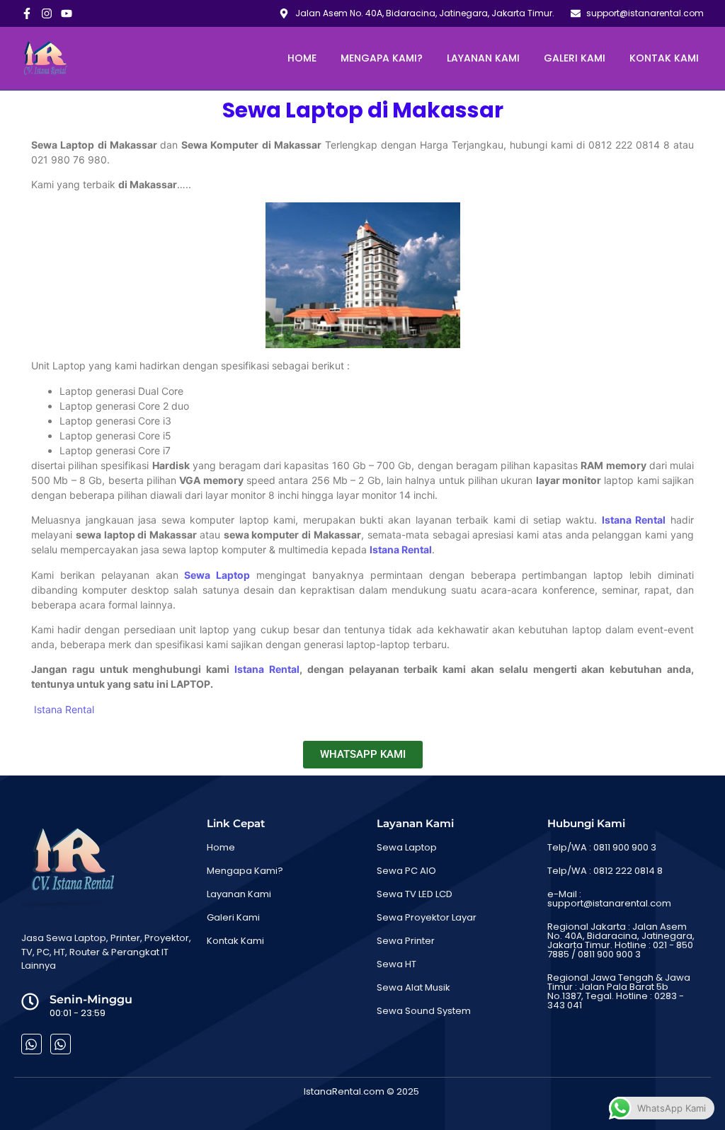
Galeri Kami (574, 58)
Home (301, 58)
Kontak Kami (664, 58)
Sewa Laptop (407, 847)
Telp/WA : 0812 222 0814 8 (605, 870)
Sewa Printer (406, 940)
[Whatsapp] (31, 1044)
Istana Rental (634, 520)
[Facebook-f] (27, 13)
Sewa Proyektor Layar (426, 917)
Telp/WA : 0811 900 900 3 (601, 847)
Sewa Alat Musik (413, 987)
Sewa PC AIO (406, 870)
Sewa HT (396, 964)
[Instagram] (46, 13)
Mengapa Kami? (382, 58)
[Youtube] (66, 13)
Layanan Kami (483, 58)
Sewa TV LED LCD (414, 894)
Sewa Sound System (424, 1010)
